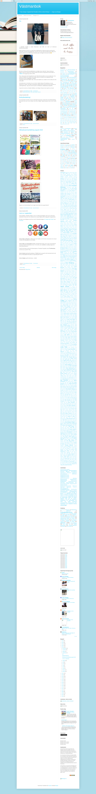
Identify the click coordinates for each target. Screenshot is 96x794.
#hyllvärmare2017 (73, 479)
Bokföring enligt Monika (66, 580)
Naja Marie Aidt (67, 394)
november (64, 649)
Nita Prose (72, 400)
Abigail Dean (68, 172)
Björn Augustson (67, 210)
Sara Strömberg (69, 425)
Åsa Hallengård (72, 463)
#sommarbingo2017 (64, 491)
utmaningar (68, 115)
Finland (66, 150)
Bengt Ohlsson (72, 208)
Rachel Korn (70, 412)
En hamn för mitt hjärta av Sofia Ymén (68, 598)
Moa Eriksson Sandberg (70, 389)
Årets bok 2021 (71, 116)
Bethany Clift (66, 209)
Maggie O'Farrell (74, 358)
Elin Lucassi (66, 249)
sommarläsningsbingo (63, 111)
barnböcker (68, 128)
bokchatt (61, 98)
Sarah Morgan (71, 426)
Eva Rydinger (69, 261)
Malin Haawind (68, 361)
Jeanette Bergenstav (70, 295)
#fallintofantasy (74, 473)
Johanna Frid (74, 311)
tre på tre (63, 526)
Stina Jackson (74, 437)
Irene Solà (66, 291)
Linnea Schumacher (71, 349)
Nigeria (69, 158)
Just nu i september (25, 213)
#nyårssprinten (62, 490)
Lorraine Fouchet (72, 353)
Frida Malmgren (67, 269)
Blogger (56, 785)
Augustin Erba (66, 206)
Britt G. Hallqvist (70, 212)
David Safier (62, 241)
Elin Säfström (67, 250)
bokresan (61, 100)
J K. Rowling (66, 292)
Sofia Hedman (68, 434)
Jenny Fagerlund (68, 300)
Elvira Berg (66, 253)
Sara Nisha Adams (65, 424)
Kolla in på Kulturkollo (69, 88)
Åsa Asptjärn (75, 462)
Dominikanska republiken (64, 148)
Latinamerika (70, 157)
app (72, 93)
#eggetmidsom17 (63, 472)
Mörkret (21, 73)
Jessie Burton (62, 307)
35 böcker (64, 493)
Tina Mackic (72, 448)
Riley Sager (72, 415)
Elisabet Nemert (63, 251)
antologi (70, 93)
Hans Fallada (67, 279)
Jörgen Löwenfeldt (67, 322)
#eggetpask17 (69, 472)
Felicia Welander (71, 264)
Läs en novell (69, 515)
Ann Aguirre (73, 184)
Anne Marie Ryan (66, 197)
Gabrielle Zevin (68, 273)
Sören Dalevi (66, 441)
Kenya (70, 156)
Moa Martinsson (66, 390)
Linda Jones (66, 345)
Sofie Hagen (71, 435)
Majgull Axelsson (66, 360)
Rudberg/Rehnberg (63, 418)
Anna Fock (73, 189)
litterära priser (72, 105)
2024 (63, 643)
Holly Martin (74, 285)
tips (61, 114)
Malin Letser (73, 361)
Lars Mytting (74, 340)
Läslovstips (75, 89)
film (76, 103)
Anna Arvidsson (68, 189)
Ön (20, 21)
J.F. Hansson (75, 292)
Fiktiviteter (21, 220)
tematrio (67, 503)
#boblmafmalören (63, 69)
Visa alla (75, 636)
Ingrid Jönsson (63, 289)
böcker (24, 124)
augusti (63, 660)
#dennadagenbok (74, 471)
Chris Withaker (74, 230)
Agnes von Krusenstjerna (72, 173)
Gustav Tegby (65, 277)
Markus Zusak (71, 375)
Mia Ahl (61, 384)
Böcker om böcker (27, 15)
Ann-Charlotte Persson (70, 187)
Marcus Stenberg (68, 363)
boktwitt (66, 100)
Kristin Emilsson (74, 336)
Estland (74, 149)
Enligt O (52, 219)
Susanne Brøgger (67, 439)
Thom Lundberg (62, 447)
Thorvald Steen (74, 447)
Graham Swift (65, 275)
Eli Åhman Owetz (64, 248)
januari (63, 671)
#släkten (61, 513)
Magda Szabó (68, 358)
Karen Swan (75, 323)
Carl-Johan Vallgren (66, 218)
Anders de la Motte (71, 181)
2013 (66, 562)
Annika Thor (75, 200)
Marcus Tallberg (74, 363)
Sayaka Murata (70, 428)
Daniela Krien (71, 238)
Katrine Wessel (70, 330)
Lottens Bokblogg (65, 576)
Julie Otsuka (69, 321)
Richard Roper (67, 415)
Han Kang (75, 277)
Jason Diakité (65, 294)
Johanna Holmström (63, 312)
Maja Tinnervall (72, 359)
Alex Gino (73, 175)
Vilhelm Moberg (69, 457)
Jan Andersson (67, 293)
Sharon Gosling (65, 430)
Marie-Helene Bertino (68, 371)
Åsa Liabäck (65, 464)
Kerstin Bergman (68, 331)
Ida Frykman (69, 287)
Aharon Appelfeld (74, 174)
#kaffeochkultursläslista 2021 (71, 482)
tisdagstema (71, 503)
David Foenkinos (74, 239)
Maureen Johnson (74, 381)
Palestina (71, 159)
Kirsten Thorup (72, 333)
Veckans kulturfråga (63, 92)
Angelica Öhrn (74, 183)
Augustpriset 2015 (73, 79)
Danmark (73, 147)
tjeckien (69, 167)
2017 (63, 679)
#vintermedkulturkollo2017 (66, 78)
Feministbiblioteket (65, 627)
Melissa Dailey (66, 383)
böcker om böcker (68, 129)
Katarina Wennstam (70, 329)
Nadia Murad (62, 394)
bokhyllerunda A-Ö (64, 500)
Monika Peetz (73, 391)
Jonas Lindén (72, 317)
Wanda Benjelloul (72, 458)
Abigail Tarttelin (72, 172)
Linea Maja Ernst (65, 348)
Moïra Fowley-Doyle (67, 392)
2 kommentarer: (35, 90)
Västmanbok (30, 6)
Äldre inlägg (54, 267)
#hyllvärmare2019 (74, 480)
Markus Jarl (72, 374)
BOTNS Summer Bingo (72, 493)
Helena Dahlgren (67, 281)
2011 (66, 564)
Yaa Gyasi (65, 460)
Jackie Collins (62, 293)
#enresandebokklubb (63, 473)
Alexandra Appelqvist (68, 176)
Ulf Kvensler (68, 451)
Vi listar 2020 (71, 92)
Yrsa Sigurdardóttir (71, 461)
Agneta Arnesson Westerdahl (65, 174)
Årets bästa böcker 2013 (68, 118)
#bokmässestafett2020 (71, 69)
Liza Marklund (68, 352)
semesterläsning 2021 (63, 109)
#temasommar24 (63, 77)
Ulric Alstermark (67, 452)
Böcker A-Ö (73, 81)
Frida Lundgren (62, 269)
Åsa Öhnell (70, 464)
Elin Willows (71, 250)
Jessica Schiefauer (67, 306)
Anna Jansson (72, 190)
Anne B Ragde (72, 196)
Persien (75, 159)
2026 (63, 640)
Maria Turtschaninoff (69, 368)
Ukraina (61, 166)
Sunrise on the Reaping (71, 602)
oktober (63, 651)
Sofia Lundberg (74, 434)
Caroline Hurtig (71, 219)
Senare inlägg (22, 267)
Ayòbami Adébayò (63, 207)
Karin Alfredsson (63, 324)
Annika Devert (66, 199)
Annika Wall (62, 201)
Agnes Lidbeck (65, 173)
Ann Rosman (66, 185)
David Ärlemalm (67, 241)
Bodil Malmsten (66, 211)
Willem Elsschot (72, 459)
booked (75, 100)
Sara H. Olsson (66, 423)
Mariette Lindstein (63, 373)
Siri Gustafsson (69, 431)
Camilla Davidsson (67, 214)
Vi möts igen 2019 (67, 499)
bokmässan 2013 (71, 99)
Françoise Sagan (70, 266)
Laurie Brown (68, 341)
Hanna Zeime (72, 278)
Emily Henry (65, 255)
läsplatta (65, 106)
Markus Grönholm (66, 374)
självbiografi (71, 136)
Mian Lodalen (74, 384)
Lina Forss (69, 344)
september (64, 652)
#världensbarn (73, 78)
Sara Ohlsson (70, 424)
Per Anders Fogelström (71, 405)
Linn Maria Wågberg (72, 348)
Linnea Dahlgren (65, 349)
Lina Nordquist (74, 344)
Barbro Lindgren (74, 207)
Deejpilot (49, 785)
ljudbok (61, 106)
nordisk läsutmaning (72, 501)
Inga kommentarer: (36, 123)
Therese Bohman (69, 445)
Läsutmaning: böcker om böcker (69, 497)
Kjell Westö (67, 334)
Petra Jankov (75, 407)
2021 (63, 673)
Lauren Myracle (62, 341)
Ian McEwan (72, 286)
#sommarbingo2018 (73, 491)
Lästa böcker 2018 (72, 91)
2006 (63, 696)
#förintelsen (62, 70)
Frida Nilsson (72, 269)
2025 (63, 642)
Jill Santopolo (73, 307)
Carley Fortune (72, 218)
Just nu (24, 264)
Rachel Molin (62, 413)
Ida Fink (65, 287)
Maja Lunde (67, 359)
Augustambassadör (63, 79)
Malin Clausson (72, 360)
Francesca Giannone (70, 265)
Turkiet (61, 165)
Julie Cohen (64, 321)
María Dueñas (70, 379)
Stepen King (70, 437)
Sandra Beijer (74, 419)
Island (63, 155)
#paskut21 (71, 490)
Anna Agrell (69, 188)
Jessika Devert (68, 307)
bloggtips (62, 97)
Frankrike (72, 150)
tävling (63, 115)
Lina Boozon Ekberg (63, 344)
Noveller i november (65, 520)
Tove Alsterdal (66, 449)
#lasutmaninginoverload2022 (64, 483)
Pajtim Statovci (71, 403)
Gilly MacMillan (67, 274)
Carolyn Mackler (63, 222)
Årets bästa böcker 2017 (72, 120)
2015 (66, 560)
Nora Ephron (67, 401)
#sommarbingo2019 (63, 492)
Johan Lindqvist (74, 310)
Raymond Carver (65, 414)
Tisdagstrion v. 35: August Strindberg (67, 577)
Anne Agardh (68, 196)
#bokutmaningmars (73, 470)
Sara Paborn (75, 424)
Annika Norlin (71, 200)
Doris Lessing (71, 243)
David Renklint (74, 240)
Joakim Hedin (74, 308)
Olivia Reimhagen (71, 402)
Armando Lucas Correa (73, 201)
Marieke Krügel (65, 372)
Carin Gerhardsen (70, 217)
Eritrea (70, 149)
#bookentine (62, 471)
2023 (63, 645)
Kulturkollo (62, 89)
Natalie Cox (72, 394)
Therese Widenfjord (67, 446)
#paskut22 (75, 490)
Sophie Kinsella (72, 436)
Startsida (20, 15)
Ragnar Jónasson (68, 413)
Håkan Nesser (64, 286)
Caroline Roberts (69, 220)
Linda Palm (63, 347)
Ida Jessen (73, 287)
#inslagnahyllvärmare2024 (72, 481)
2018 (66, 556)
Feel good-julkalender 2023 (65, 86)
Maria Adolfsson (68, 364)
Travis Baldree (66, 450)
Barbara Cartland (68, 207)
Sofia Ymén (66, 435)
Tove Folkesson (72, 449)
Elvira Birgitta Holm (71, 253)
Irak (70, 154)
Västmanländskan (70, 20)
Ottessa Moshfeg (66, 403)
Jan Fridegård (72, 293)
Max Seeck (62, 382)
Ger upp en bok (70, 87)
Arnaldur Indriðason (63, 202)
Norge (73, 158)
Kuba (66, 157)
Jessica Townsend (74, 306)
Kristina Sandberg (71, 339)
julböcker (68, 104)
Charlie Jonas (65, 228)
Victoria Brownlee (63, 457)
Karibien (66, 156)
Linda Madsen (70, 345)
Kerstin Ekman (74, 331)
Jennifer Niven (66, 299)
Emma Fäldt (72, 257)
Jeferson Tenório (63, 297)
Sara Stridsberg (63, 425)
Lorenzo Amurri (73, 352)
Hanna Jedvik (67, 278)
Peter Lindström (64, 407)
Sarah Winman (65, 428)
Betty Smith (72, 209)
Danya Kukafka (68, 239)
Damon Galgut (62, 238)
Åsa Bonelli (62, 463)
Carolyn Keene (74, 221)
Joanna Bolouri (63, 309)
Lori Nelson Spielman (65, 353)
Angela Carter (68, 183)
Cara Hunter (65, 217)
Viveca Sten (67, 458)
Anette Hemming (63, 183)
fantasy (72, 131)
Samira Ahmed (69, 419)
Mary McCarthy (65, 379)
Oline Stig (65, 402)
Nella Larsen (68, 395)
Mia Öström (70, 384)
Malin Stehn (70, 362)
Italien (69, 155)
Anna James (67, 190)
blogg (76, 93)
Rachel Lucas (74, 412)
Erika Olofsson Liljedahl (69, 259)
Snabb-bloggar (64, 719)
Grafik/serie (62, 128)
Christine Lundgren (63, 233)
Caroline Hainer (67, 219)
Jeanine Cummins (74, 296)
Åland (72, 167)
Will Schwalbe (67, 459)
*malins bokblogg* (65, 597)
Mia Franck (65, 384)
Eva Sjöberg (75, 261)
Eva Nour (65, 261)
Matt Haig (71, 380)
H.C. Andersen (70, 277)
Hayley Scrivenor (66, 280)
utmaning (75, 503)
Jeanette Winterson (67, 296)
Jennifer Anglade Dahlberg (70, 297)
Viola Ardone (74, 457)
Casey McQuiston (70, 222)
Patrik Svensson (74, 404)
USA (71, 165)
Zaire (74, 166)
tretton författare (69, 526)
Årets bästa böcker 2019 (64, 121)
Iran (73, 154)
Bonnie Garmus (71, 211)
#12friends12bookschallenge (64, 469)
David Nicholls (69, 240)
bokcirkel (67, 98)
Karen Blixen (66, 323)
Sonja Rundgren (65, 436)
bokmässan (62, 99)
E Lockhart (70, 244)
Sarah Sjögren (67, 427)
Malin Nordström (65, 362)
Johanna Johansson (70, 312)
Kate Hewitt (65, 330)
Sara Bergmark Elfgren (70, 422)
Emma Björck (68, 257)
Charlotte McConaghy (73, 229)
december (64, 648)
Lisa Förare (72, 350)
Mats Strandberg (64, 380)
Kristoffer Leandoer (68, 340)
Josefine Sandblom (71, 318)
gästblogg (63, 104)
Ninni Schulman (68, 400)
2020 (66, 554)
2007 (63, 694)
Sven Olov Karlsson (70, 440)
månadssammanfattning (72, 106)
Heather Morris (71, 280)
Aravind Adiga (66, 201)
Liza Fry (64, 352)
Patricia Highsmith (68, 404)
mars (63, 668)
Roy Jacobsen (74, 417)
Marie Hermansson (67, 370)
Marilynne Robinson (71, 373)
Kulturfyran (72, 494)
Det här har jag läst (65, 618)
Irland (76, 154)
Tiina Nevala (62, 448)
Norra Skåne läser (74, 519)
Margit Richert (62, 364)
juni (63, 663)
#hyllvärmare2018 (63, 480)
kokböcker (75, 133)
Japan (74, 155)
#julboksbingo (62, 482)
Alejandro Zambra (69, 175)
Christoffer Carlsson (69, 233)
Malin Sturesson (74, 362)
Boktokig (63, 610)
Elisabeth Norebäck (70, 251)
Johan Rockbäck (63, 311)
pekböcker (62, 135)
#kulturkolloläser (71, 71)
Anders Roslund (65, 181)
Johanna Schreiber (73, 313)
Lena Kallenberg (66, 342)
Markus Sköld (66, 375)
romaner (68, 135)
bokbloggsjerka (74, 499)
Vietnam (70, 166)
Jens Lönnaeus (72, 301)
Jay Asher (68, 294)
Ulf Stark (71, 451)
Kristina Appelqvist (65, 339)
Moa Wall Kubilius (72, 390)
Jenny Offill (68, 301)
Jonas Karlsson (66, 317)
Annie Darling (65, 198)
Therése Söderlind (74, 446)
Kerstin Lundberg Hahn (64, 332)
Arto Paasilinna (66, 203)
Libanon (74, 157)
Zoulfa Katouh (70, 462)
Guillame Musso (65, 276)
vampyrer (73, 139)
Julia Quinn (69, 320)
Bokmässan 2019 (66, 81)
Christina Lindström (70, 231)
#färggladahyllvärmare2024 (64, 477)
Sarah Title (72, 427)
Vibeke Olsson (66, 456)
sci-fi (76, 135)
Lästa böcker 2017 (63, 91)
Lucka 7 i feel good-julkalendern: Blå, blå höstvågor (70, 712)
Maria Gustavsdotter (73, 365)
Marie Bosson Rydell (71, 369)
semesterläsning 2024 (63, 110)
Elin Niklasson (70, 249)
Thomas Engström (69, 447)
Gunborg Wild (71, 276)
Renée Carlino (62, 415)
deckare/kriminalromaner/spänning (67, 130)
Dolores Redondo (65, 243)
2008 (66, 567)
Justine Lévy (62, 322)
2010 (66, 565)
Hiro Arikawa (62, 285)
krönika (63, 134)
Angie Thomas (68, 184)
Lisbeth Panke (72, 351)
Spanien (67, 163)
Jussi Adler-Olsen (74, 321)
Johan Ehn (62, 310)
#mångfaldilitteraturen (73, 72)
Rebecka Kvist (74, 414)
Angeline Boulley (63, 184)
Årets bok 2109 (66, 117)
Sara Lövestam (72, 423)
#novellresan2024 (74, 489)
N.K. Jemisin (75, 393)
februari (63, 669)
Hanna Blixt (62, 278)
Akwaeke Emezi (62, 175)
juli (63, 662)
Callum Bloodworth (70, 213)
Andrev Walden (74, 182)
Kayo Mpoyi (75, 330)
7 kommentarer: (35, 263)
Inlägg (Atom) (27, 269)
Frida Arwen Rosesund (68, 268)
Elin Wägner (75, 250)
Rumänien (73, 160)
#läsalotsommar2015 (63, 484)
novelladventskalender (65, 107)
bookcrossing (71, 100)
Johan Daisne (74, 309)
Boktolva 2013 (62, 494)
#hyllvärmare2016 (63, 479)
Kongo (76, 156)
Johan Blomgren (69, 309)
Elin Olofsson (75, 249)
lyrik (67, 134)
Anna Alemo (63, 189)
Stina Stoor (62, 438)
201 (66, 555)
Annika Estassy (71, 199)
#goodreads (62, 71)
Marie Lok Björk (74, 370)
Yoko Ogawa (66, 461)
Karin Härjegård (67, 325)
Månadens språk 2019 (65, 498)
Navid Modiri (64, 395)
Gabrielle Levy (62, 273)
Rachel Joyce (65, 412)
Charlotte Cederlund (64, 229)
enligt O (63, 572)
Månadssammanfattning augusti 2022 (31, 130)
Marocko (61, 158)
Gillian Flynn (62, 274)
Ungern (66, 166)
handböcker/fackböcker (65, 133)
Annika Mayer (66, 200)
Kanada (61, 156)
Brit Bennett (66, 212)
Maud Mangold (68, 381)
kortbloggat (66, 105)
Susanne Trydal (74, 439)
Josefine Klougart (65, 318)
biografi (75, 128)
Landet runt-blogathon (68, 89)
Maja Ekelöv (62, 359)
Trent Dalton (72, 450)
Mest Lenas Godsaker (66, 601)
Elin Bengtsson (74, 248)
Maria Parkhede (62, 368)
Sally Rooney (65, 419)
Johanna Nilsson (66, 313)
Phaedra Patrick (74, 408)
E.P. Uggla (75, 244)
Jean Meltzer (73, 294)
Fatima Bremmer (65, 264)
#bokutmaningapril (64, 470)
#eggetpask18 (74, 472)
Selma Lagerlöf (72, 429)
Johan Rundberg (69, 311)
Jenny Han (74, 300)
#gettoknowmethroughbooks (71, 70)
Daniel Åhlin (67, 238)
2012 (66, 563)
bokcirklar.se (73, 98)
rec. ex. (71, 108)
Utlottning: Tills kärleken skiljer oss (68, 725)
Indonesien (67, 154)
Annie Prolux (70, 198)
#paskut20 (67, 490)
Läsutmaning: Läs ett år (70, 516)
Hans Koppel (72, 279)
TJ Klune (70, 441)
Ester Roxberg (72, 260)
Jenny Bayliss (71, 299)
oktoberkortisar (63, 108)
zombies (61, 140)
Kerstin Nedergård (72, 332)
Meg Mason (67, 382)
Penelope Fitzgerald (63, 405)
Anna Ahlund (74, 188)
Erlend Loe (62, 260)
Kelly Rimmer (62, 331)
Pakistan (67, 159)
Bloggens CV (36, 15)
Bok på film (64, 80)
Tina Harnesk (67, 448)
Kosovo (62, 157)
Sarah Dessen (65, 426)
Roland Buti (65, 416)
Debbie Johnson (74, 241)
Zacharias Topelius (65, 462)
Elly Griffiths (72, 252)
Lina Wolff (62, 345)
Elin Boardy (62, 249)
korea (66, 167)
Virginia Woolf (62, 458)
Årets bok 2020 (65, 116)
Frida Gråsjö (74, 268)
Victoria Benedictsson (73, 456)
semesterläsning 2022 (72, 109)
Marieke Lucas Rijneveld (73, 372)
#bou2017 (68, 471)
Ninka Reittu (62, 400)
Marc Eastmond (62, 363)
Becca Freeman (62, 208)
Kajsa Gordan (72, 322)
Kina (72, 156)
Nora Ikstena (72, 401)
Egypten (73, 148)
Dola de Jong (69, 242)
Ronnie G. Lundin (71, 416)
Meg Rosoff (72, 382)
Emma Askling (63, 257)
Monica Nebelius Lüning (66, 391)
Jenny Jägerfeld (63, 301)
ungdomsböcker (63, 139)
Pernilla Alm (65, 406)
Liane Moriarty (72, 342)
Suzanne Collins (63, 440)
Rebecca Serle (70, 414)
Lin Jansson (71, 343)
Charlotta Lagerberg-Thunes (72, 228)
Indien (63, 154)
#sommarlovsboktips (64, 76)
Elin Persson (62, 250)
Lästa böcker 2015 (65, 90)
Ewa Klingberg (70, 263)
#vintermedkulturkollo (73, 77)
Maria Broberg (74, 364)
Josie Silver (65, 319)
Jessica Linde (65, 305)
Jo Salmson (65, 308)
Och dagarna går (47, 219)
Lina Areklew (75, 343)
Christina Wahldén (66, 232)
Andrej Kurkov (68, 182)
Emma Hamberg (67, 258)
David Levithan (63, 240)
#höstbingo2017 (63, 481)
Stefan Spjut (66, 437)
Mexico (65, 158)
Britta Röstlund (62, 213)
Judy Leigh (64, 320)
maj (63, 665)
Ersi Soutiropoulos (67, 260)
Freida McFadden (68, 267)
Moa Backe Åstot (63, 389)
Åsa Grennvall (67, 463)
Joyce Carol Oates (71, 319)
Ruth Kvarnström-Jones (71, 418)
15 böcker (69, 492)
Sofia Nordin (62, 435)
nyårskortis (73, 107)
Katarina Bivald (74, 328)
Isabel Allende (71, 291)
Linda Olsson (75, 345)
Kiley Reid (64, 333)
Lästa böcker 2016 (73, 90)
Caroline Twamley (68, 221)
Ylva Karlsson (73, 460)
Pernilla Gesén (70, 406)
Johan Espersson (68, 310)
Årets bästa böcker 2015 (70, 119)
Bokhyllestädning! (24, 97)
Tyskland (66, 165)
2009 (66, 566)
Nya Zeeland (62, 159)
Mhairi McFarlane (73, 383)
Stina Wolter (67, 438)
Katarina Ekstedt (63, 329)
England (62, 149)
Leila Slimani (73, 341)
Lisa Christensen (66, 350)
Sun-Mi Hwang (71, 438)
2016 (63, 680)
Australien (73, 144)
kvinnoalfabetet (71, 500)
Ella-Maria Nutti (66, 252)
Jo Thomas (70, 308)
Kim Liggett (68, 333)
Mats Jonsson (75, 379)
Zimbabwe (62, 167)
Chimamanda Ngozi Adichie (65, 230)
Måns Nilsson (72, 392)
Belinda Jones (68, 208)
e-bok (75, 101)
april (63, 666)
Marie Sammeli (62, 371)
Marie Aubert (65, 369)
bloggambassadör (66, 94)
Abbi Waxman (62, 172)
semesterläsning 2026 (72, 110)
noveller (72, 134)
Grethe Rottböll (71, 275)
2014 (66, 561)
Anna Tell (68, 195)
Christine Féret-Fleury (73, 232)
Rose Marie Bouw (67, 417)
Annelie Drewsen (71, 197)
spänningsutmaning (72, 111)
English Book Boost (66, 514)
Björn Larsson (72, 210)
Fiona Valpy (65, 265)
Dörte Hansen (65, 244)
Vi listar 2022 (65, 93)
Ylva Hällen (69, 460)
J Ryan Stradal (70, 292)
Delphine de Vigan (63, 242)
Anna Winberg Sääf (73, 195)
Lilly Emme (67, 343)
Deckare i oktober (73, 513)
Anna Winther (62, 196)
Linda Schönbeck (71, 347)
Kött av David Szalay (65, 573)
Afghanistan (62, 144)
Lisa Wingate (67, 351)
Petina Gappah (70, 407)
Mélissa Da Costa (70, 393)
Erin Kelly (75, 259)
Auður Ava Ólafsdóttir (73, 206)
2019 (63, 676)
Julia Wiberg (73, 320)
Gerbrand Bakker (74, 273)
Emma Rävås (72, 258)
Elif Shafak (70, 248)
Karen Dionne (71, 323)
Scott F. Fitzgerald (67, 429)
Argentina (67, 144)
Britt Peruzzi (75, 212)
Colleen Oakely (63, 237)
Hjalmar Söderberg (68, 285)
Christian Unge (63, 231)
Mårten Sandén (64, 393)
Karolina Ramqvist (67, 328)
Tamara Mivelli (74, 441)
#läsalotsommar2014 (73, 483)
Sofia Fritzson (63, 434)
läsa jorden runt (66, 524)
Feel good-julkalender (64, 82)
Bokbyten (69, 80)
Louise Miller (66, 354)
